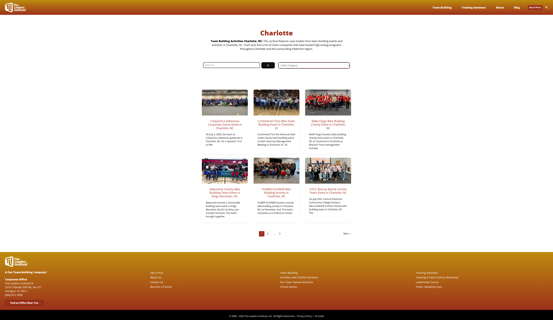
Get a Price (156, 272)
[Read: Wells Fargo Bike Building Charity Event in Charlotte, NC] (328, 102)
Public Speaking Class (429, 286)
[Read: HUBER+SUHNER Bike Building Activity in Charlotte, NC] (277, 170)
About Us (155, 277)
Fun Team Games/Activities (296, 282)
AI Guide (319, 316)
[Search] (268, 65)
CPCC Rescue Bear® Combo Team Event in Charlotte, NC (328, 191)
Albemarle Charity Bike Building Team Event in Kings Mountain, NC (225, 192)
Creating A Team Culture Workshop (437, 277)
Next (347, 233)
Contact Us (156, 282)
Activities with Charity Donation (299, 277)
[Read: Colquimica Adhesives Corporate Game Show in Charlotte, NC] (225, 102)
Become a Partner (161, 286)
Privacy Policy (304, 316)
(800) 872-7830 (13, 295)
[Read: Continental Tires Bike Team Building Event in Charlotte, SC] (277, 102)
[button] (535, 7)
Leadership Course (427, 282)
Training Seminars (427, 272)
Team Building (289, 272)
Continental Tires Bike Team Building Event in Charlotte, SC (276, 124)
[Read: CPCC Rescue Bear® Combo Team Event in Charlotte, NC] (328, 170)
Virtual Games (288, 286)
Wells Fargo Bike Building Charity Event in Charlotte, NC (328, 124)
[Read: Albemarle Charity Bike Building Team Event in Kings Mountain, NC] (225, 170)
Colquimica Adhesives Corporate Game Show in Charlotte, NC (225, 124)
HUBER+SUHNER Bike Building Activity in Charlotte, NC (276, 192)
